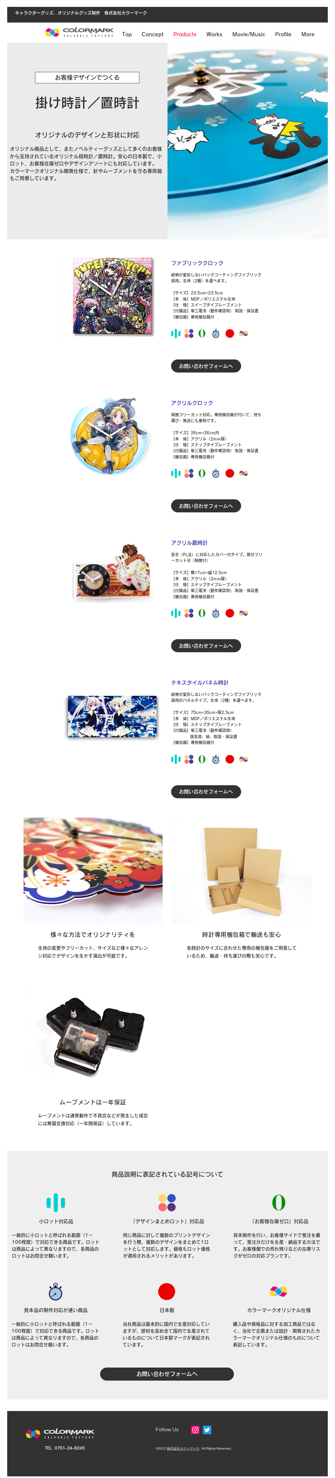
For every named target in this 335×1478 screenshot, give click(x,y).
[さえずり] (207, 1430)
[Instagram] (195, 1430)
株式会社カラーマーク (183, 1448)
